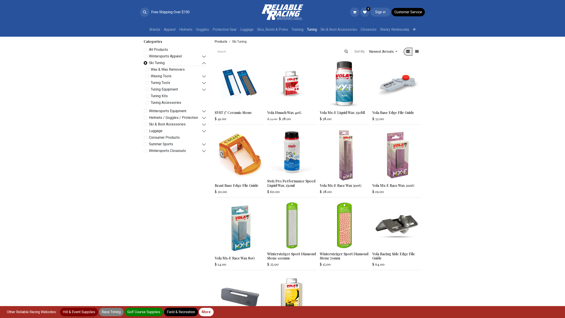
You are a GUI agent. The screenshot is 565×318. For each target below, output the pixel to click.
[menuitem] (155, 29)
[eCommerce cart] (354, 12)
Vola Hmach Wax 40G (284, 112)
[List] (417, 51)
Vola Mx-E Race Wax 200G (393, 185)
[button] (144, 12)
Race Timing (111, 312)
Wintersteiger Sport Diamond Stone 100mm (291, 256)
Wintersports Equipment (167, 111)
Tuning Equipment (164, 89)
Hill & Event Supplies (79, 312)
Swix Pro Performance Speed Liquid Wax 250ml (291, 183)
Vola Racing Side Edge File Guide (393, 256)
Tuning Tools (160, 83)
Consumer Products (164, 137)
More (206, 312)
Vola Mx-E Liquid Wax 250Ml (342, 112)
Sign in (380, 12)
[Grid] (407, 51)
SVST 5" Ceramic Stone (233, 112)
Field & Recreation (181, 312)
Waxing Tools (161, 76)
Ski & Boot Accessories (167, 124)
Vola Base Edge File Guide (393, 112)
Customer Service (408, 12)
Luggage (155, 131)
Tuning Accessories (166, 102)
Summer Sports (161, 144)
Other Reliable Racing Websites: (31, 312)
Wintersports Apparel (165, 56)
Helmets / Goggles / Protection (173, 117)
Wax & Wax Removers (168, 69)
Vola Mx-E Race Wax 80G (235, 258)
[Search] (346, 51)
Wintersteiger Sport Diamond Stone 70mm (344, 256)
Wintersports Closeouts (167, 151)
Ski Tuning (157, 63)
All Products (158, 49)
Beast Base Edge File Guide (236, 185)
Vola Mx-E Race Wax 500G (340, 185)
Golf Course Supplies (143, 312)
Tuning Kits (159, 96)
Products (221, 41)
